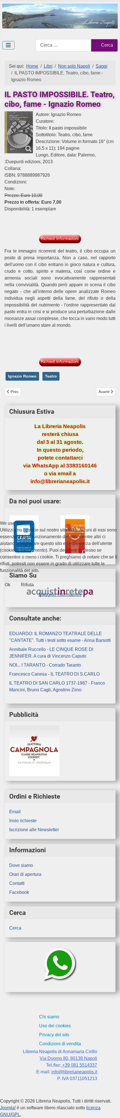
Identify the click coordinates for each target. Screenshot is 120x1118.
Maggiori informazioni (60, 594)
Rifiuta (27, 584)
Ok (7, 584)
